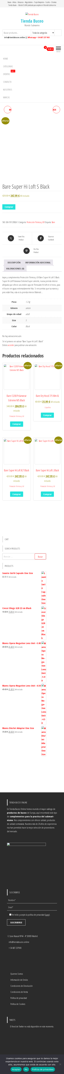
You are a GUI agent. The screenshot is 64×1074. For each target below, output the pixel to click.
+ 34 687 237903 (15, 947)
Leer (47, 914)
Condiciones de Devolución (21, 985)
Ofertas (9, 73)
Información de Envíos (19, 979)
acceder (11, 345)
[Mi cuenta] (39, 49)
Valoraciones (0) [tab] (15, 268)
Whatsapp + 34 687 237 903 (39, 37)
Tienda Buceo (32, 21)
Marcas (6, 97)
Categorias (8, 66)
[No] (60, 1064)
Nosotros (7, 89)
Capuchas (48, 407)
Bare (53, 222)
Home (5, 58)
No (26, 1069)
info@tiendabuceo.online (19, 941)
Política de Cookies (17, 1003)
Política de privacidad (18, 997)
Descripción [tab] (14, 262)
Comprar (9, 206)
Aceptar (16, 1069)
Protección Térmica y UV (35, 222)
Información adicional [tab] (38, 262)
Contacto (7, 81)
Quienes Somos (16, 973)
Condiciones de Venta (19, 991)
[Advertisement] (24, 774)
